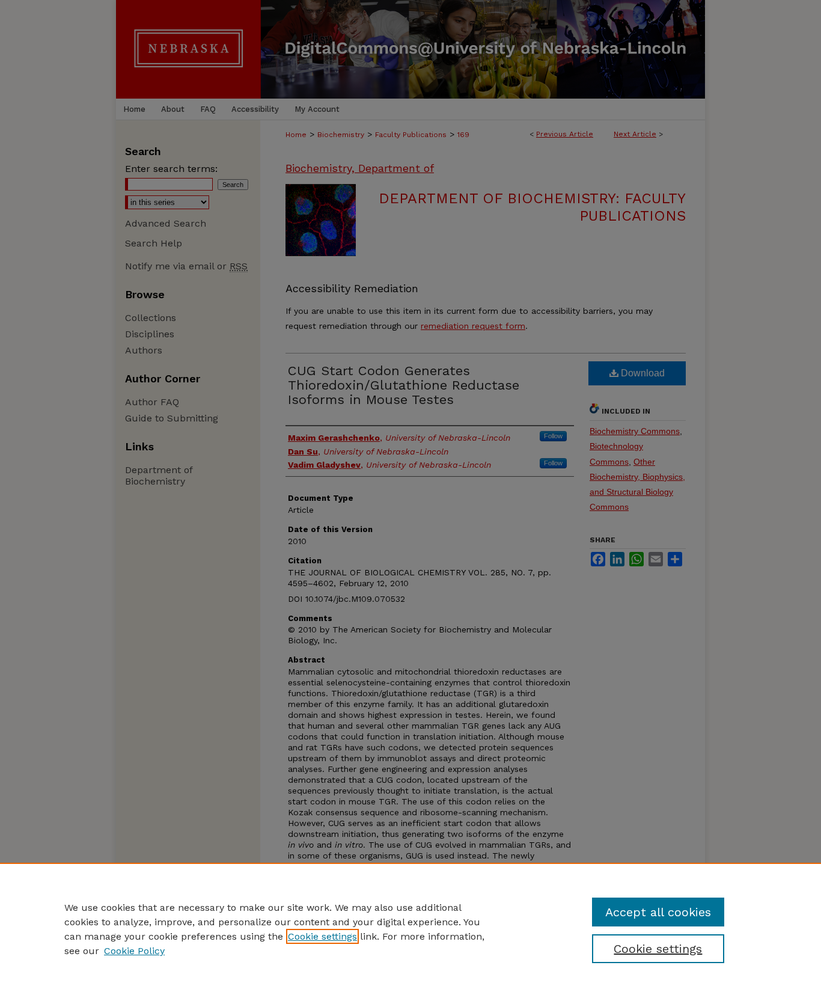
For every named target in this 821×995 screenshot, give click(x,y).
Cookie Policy (134, 951)
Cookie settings (322, 936)
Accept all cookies (658, 912)
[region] (410, 929)
